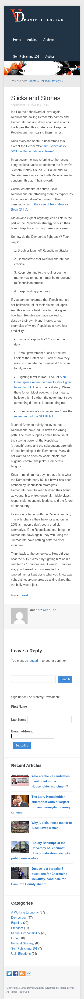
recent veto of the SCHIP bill (33, 416)
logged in (35, 660)
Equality (16, 923)
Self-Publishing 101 (26, 56)
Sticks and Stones (35, 98)
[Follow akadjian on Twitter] (9, 973)
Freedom (17, 928)
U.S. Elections (21, 953)
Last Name (18, 719)
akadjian (49, 610)
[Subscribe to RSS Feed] (22, 973)
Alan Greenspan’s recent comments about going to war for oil (43, 382)
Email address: (22, 731)
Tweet (24, 595)
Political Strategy (50, 81)
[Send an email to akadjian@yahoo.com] (28, 973)
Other (15, 938)
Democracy (19, 917)
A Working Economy (25, 912)
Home (17, 39)
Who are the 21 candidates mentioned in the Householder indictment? (51, 781)
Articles (32, 39)
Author (49, 56)
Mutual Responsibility (25, 933)
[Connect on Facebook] (15, 973)
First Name (19, 706)
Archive (48, 39)
